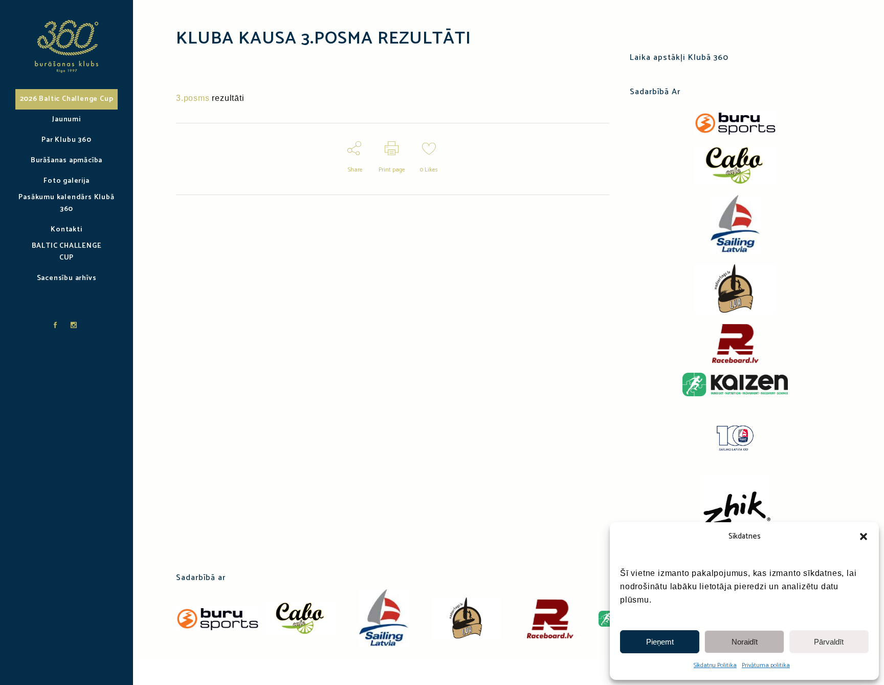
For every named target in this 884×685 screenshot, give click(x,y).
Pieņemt (660, 641)
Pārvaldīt (829, 641)
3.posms (193, 98)
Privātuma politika (766, 665)
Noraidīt (745, 641)
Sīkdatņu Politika (715, 665)
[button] (863, 536)
